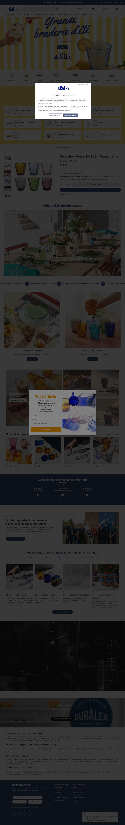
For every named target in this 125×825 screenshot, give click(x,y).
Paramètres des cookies (55, 115)
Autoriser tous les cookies (70, 115)
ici (69, 110)
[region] (63, 101)
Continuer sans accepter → (83, 84)
